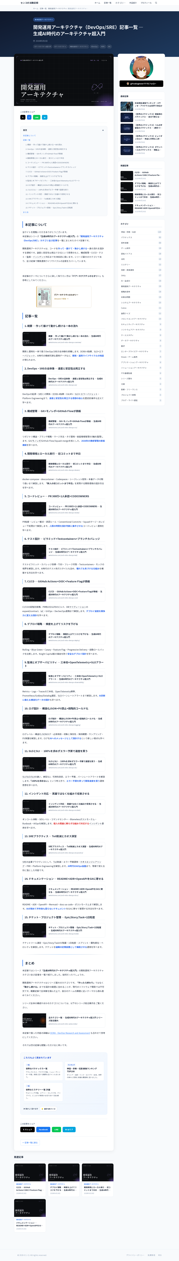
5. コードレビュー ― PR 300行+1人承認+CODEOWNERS (47, 162)
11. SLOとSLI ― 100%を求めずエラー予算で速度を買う (47, 189)
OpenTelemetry (63, 691)
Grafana (38, 695)
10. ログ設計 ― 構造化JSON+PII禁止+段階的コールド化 (47, 185)
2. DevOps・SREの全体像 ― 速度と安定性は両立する (46, 149)
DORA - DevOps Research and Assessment (70, 1032)
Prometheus (28, 695)
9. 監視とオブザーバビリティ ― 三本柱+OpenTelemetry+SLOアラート (53, 180)
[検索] (156, 3)
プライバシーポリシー (135, 1255)
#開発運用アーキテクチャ (79, 46)
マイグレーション (77, 606)
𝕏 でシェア (27, 1129)
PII (23, 738)
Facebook (43, 1129)
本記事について (29, 135)
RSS (160, 1255)
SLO (96, 351)
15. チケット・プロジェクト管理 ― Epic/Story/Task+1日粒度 (49, 207)
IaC (42, 611)
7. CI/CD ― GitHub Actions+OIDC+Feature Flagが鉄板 (46, 171)
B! (45, 117)
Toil (55, 861)
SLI (24, 776)
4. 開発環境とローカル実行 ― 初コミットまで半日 (45, 158)
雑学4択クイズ (48, 1109)
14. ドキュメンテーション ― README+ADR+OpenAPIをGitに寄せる (52, 203)
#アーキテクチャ (60, 46)
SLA (33, 776)
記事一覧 (107, 2)
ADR (34, 904)
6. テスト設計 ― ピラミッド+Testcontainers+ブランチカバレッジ (51, 167)
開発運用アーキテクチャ (57, 8)
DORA (83, 351)
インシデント (39, 256)
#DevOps (94, 46)
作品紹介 (133, 2)
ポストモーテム (87, 819)
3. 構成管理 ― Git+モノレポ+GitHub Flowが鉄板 (44, 153)
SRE (35, 240)
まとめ (26, 212)
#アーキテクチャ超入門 (43, 46)
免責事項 (151, 1255)
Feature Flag (59, 649)
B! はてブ (69, 1129)
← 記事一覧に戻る (30, 1142)
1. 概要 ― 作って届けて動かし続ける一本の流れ (44, 144)
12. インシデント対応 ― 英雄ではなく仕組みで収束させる (48, 194)
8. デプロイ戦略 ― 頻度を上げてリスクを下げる (44, 176)
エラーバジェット (89, 394)
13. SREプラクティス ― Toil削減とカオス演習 (43, 198)
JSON (44, 734)
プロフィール (146, 2)
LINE (37, 117)
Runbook (26, 823)
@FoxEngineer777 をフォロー (143, 83)
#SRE (103, 46)
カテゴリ (119, 2)
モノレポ (36, 440)
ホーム (97, 2)
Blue (33, 649)
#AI (109, 46)
